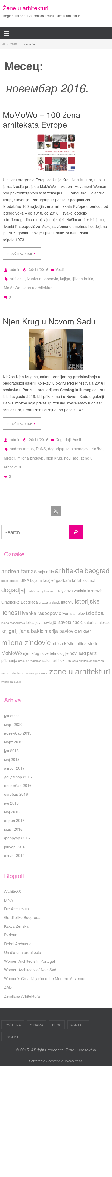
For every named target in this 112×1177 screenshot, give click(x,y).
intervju (67, 588)
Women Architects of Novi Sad (30, 955)
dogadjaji (56, 440)
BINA (24, 566)
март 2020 (13, 710)
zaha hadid (17, 659)
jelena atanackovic (13, 608)
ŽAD (8, 973)
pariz (92, 639)
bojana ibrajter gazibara (50, 566)
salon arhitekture (56, 646)
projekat (23, 647)
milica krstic (63, 629)
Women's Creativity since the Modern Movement (46, 964)
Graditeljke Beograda (19, 588)
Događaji (63, 432)
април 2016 (14, 806)
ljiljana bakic (82, 276)
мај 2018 (12, 745)
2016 (13, 44)
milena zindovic (30, 448)
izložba (96, 440)
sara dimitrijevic (82, 647)
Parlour (10, 920)
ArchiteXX (12, 877)
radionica (35, 647)
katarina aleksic (97, 608)
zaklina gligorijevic (37, 659)
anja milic (46, 557)
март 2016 (13, 815)
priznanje (9, 646)
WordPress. (74, 1046)
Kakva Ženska (16, 912)
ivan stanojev (77, 440)
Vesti (59, 269)
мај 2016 (12, 797)
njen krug (54, 448)
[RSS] (56, 497)
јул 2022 (11, 701)
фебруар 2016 (17, 823)
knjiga (65, 276)
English (12, 1022)
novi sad (71, 448)
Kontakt (78, 1010)
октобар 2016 (16, 780)
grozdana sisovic (49, 588)
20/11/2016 (38, 432)
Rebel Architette (18, 929)
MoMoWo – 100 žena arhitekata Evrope (41, 119)
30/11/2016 (38, 269)
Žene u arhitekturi (25, 8)
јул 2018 (11, 736)
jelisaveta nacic (68, 607)
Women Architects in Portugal (29, 947)
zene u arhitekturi (37, 284)
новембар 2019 (18, 719)
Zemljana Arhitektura (22, 981)
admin (15, 269)
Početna (12, 1010)
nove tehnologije (54, 639)
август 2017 (14, 754)
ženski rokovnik (11, 668)
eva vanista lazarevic (84, 576)
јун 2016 (11, 788)
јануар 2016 (14, 832)
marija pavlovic (61, 616)
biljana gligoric (10, 566)
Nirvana (54, 1046)
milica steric (86, 629)
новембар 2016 (18, 771)
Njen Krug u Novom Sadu (49, 314)
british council (83, 566)
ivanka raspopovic (42, 276)
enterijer (60, 577)
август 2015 (14, 841)
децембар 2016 (18, 762)
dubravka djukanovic (41, 577)
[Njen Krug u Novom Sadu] (56, 343)
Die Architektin (16, 894)
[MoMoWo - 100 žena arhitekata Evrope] (56, 153)
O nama (36, 1010)
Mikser (9, 448)
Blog (57, 1010)
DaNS (41, 440)
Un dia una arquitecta (22, 938)
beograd (97, 556)
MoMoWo (12, 284)
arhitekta (17, 276)
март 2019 (13, 727)
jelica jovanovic (39, 608)
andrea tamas (22, 440)
